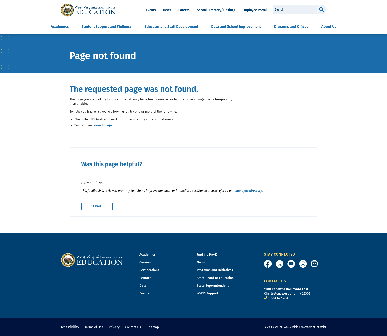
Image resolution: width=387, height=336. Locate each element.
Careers (184, 10)
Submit (322, 10)
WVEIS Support (207, 293)
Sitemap (153, 327)
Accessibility (69, 327)
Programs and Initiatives (215, 270)
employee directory (248, 191)
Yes (88, 183)
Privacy (114, 327)
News (167, 10)
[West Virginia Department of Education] (88, 10)
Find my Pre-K (207, 254)
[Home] (91, 260)
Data (142, 286)
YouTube (291, 264)
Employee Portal (254, 10)
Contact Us (133, 327)
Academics (147, 254)
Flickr (314, 263)
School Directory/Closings (216, 10)
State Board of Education (215, 278)
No (101, 183)
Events (151, 10)
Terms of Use (94, 327)
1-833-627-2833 (278, 298)
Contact (145, 278)
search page (103, 125)
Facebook (268, 264)
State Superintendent (213, 286)
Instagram (303, 264)
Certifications (149, 270)
